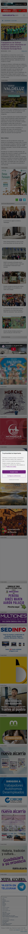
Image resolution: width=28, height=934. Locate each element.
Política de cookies (11, 466)
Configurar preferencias (14, 476)
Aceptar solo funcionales (14, 479)
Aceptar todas (14, 472)
